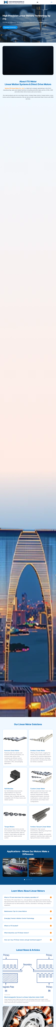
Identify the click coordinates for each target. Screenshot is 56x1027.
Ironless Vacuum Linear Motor (40, 827)
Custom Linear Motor (37, 789)
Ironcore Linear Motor (11, 750)
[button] (24, 879)
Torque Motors (9, 827)
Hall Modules (8, 789)
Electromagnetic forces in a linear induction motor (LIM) (24, 997)
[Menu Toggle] (37, 2)
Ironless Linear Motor (37, 750)
